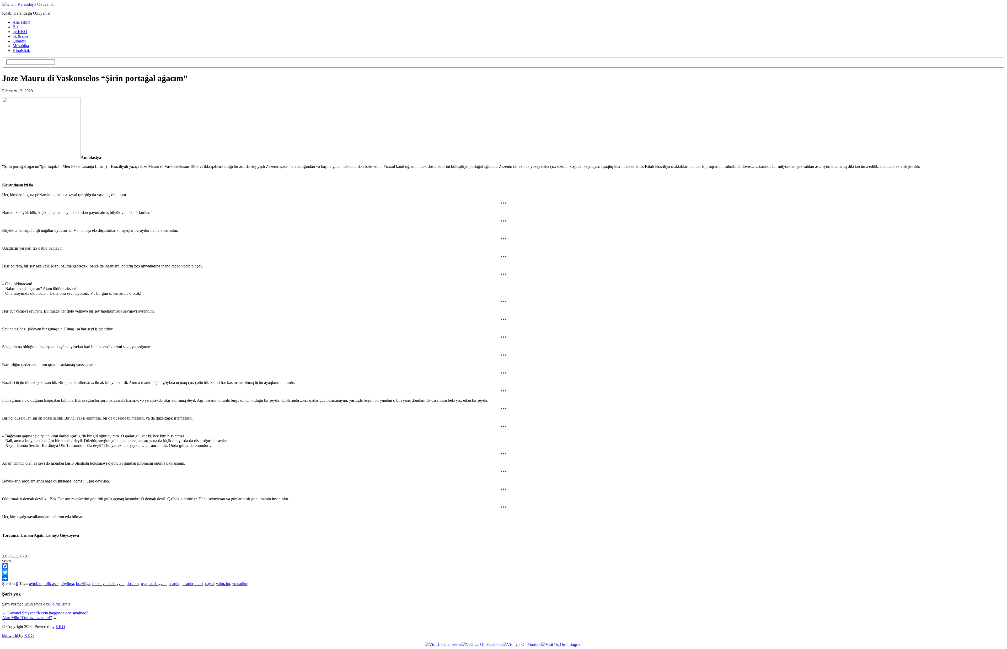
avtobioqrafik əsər (43, 583)
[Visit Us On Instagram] (561, 644)
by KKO (20, 31)
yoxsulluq (240, 583)
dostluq (133, 583)
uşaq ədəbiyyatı (154, 583)
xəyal (209, 583)
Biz (15, 27)
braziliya (83, 583)
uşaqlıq (174, 583)
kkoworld (10, 635)
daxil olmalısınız (56, 604)
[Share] (503, 578)
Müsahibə (21, 46)
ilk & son (20, 36)
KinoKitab (21, 50)
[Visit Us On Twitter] (443, 644)
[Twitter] (503, 572)
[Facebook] (503, 566)
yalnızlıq (223, 583)
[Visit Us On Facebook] (482, 644)
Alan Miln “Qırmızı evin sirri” (27, 617)
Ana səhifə (21, 22)
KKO (60, 626)
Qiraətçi (19, 41)
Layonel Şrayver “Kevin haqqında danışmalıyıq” (47, 613)
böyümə (67, 583)
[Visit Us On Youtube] (522, 644)
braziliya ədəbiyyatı (108, 583)
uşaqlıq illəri (193, 583)
